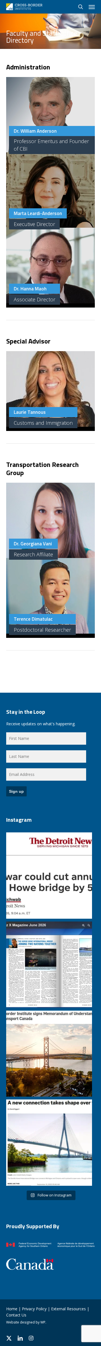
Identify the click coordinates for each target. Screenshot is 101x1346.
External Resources (68, 1308)
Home (11, 1308)
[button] (92, 7)
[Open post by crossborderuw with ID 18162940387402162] (49, 1054)
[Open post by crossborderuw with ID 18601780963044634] (49, 965)
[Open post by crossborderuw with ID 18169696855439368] (49, 875)
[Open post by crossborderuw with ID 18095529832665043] (49, 1142)
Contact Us (16, 1315)
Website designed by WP (25, 1322)
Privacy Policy (34, 1308)
